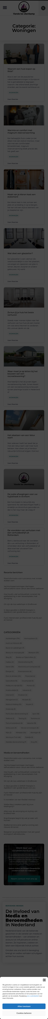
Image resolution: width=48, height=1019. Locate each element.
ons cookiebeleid (33, 996)
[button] (44, 980)
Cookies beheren (24, 1013)
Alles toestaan (24, 1006)
